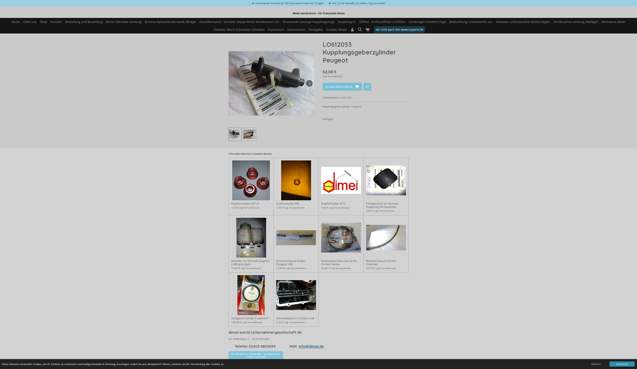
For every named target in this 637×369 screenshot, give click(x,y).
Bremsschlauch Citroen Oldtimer (381, 262)
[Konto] (352, 29)
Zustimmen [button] (622, 364)
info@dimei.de (311, 346)
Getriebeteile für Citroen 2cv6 (295, 318)
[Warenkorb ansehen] (367, 29)
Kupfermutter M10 (333, 203)
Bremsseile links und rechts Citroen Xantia (339, 262)
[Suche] (359, 29)
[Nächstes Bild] (309, 83)
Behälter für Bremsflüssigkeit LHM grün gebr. (250, 262)
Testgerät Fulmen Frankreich (250, 318)
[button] (235, 134)
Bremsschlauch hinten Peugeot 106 (290, 262)
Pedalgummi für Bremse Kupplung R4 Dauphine (382, 205)
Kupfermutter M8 (287, 203)
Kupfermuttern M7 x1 (245, 203)
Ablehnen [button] (596, 364)
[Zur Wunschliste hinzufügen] (367, 87)
